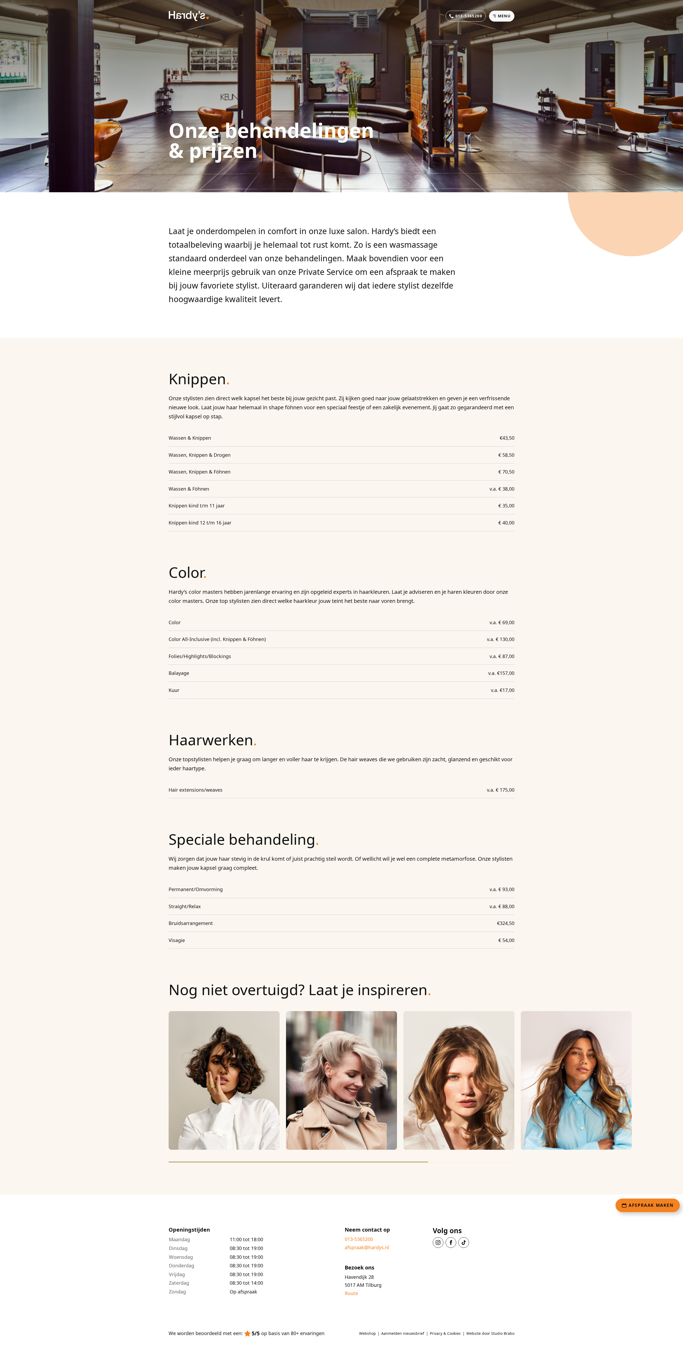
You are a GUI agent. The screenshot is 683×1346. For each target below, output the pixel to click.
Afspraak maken (651, 1205)
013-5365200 (359, 1239)
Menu (504, 15)
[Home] (189, 16)
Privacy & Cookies (445, 1333)
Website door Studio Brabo (490, 1333)
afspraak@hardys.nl (367, 1247)
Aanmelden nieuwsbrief (402, 1333)
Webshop (367, 1333)
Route (351, 1293)
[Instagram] (438, 1242)
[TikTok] (463, 1242)
